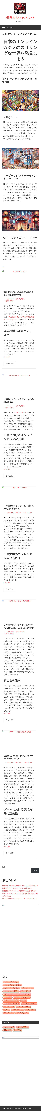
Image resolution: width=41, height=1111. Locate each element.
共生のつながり (23, 1007)
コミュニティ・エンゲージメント (17, 994)
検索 (3, 867)
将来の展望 (30, 1010)
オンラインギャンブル (12, 985)
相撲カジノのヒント (20, 17)
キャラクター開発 (11, 991)
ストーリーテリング (21, 997)
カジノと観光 (19, 299)
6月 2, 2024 (28, 512)
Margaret (10, 299)
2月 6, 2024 (28, 762)
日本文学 (18, 512)
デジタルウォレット (11, 1003)
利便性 (6, 1010)
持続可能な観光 (22, 1013)
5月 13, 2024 (9, 633)
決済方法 (18, 762)
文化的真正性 (19, 632)
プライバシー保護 (29, 1003)
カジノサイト (28, 988)
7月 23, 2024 (9, 301)
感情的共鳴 (8, 1013)
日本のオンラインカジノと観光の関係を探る (19, 400)
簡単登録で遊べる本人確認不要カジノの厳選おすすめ (19, 293)
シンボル (7, 997)
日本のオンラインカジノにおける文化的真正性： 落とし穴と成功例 (19, 626)
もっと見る (9, 363)
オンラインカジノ (19, 412)
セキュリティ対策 (11, 1000)
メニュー (9, 28)
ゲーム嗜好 (25, 991)
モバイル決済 (9, 1007)
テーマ (23, 1000)
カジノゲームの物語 (11, 988)
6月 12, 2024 (9, 407)
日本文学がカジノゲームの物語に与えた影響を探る (19, 507)
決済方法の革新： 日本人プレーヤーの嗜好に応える (19, 757)
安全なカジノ (18, 1010)
